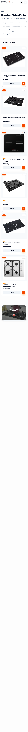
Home (2, 11)
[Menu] (25, 2)
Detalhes (12, 83)
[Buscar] (21, 2)
